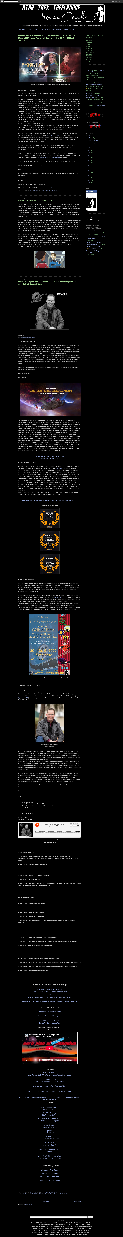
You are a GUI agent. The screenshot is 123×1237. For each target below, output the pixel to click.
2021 (89, 152)
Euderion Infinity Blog (49, 1170)
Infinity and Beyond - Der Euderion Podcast (44, 1193)
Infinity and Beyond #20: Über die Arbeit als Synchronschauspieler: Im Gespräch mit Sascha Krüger (47, 283)
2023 (89, 147)
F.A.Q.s (30, 29)
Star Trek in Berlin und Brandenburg (51, 29)
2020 (89, 155)
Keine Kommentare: (52, 190)
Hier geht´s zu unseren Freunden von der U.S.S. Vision (49, 1091)
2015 (89, 167)
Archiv (36, 29)
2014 (89, 170)
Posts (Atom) (28, 1204)
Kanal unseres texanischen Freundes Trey (49, 1086)
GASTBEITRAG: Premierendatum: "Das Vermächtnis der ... (96, 142)
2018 (89, 160)
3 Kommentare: (45, 273)
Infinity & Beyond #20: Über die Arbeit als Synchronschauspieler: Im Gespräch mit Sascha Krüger (59, 839)
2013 (89, 172)
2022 (89, 150)
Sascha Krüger (63, 1193)
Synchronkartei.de (23, 698)
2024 (89, 136)
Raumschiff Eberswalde (52, 135)
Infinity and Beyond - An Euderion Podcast (27, 839)
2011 (89, 177)
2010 (89, 180)
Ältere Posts (77, 1201)
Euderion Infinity (28, 192)
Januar (91, 138)
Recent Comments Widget (99, 105)
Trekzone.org (59, 468)
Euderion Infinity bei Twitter (49, 1180)
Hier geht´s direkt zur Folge (27, 337)
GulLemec (88, 70)
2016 (89, 165)
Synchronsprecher (24, 1195)
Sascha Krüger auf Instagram (49, 1016)
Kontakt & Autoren (69, 29)
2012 (89, 175)
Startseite (22, 29)
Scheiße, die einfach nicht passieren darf (35, 200)
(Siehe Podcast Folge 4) (61, 597)
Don (87, 82)
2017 (89, 162)
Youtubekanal (55, 188)
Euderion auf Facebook (49, 1173)
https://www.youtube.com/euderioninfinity (48, 157)
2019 (89, 157)
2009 (89, 182)
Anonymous (89, 93)
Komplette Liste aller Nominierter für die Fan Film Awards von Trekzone (49, 1001)
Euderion (26, 1193)
